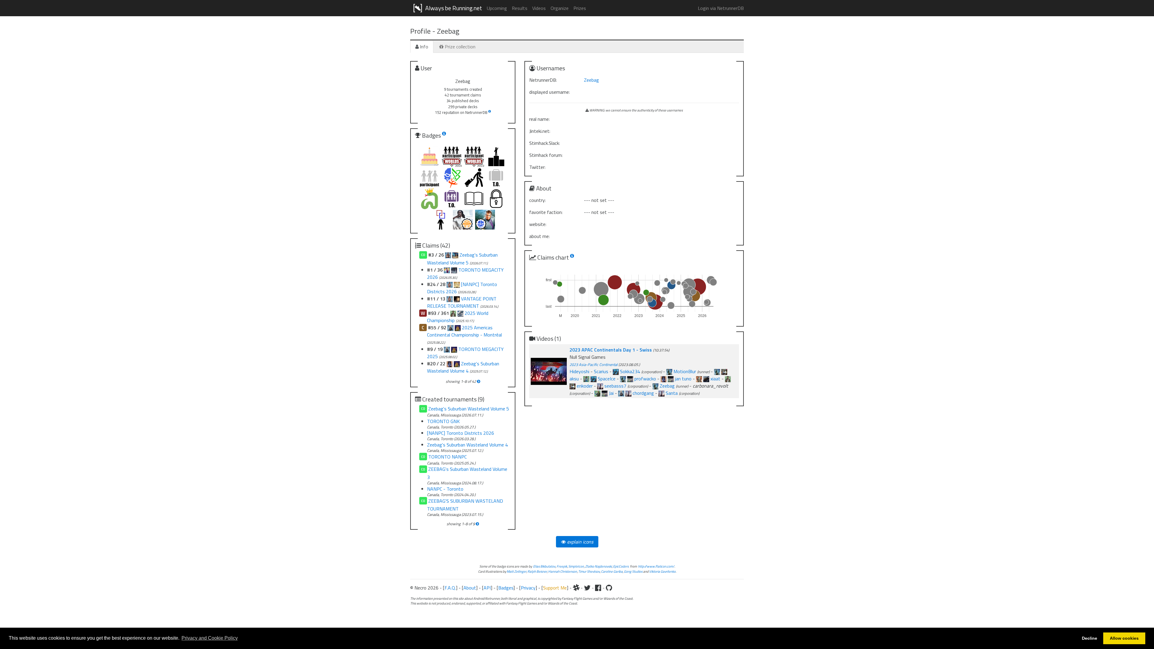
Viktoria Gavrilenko (662, 571)
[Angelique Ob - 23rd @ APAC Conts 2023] (706, 378)
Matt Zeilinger (516, 571)
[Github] (609, 587)
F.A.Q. (450, 587)
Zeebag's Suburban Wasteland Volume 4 (463, 367)
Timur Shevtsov (589, 571)
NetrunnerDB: (543, 80)
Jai (611, 393)
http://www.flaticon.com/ (656, 566)
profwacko (645, 378)
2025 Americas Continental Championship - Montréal (464, 331)
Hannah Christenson (562, 571)
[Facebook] (598, 587)
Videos (539, 8)
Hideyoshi (579, 371)
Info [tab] (423, 46)
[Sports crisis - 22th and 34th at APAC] (724, 371)
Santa (672, 393)
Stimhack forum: (546, 155)
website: (537, 224)
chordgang (643, 393)
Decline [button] (1089, 638)
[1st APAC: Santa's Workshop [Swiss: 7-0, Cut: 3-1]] (661, 393)
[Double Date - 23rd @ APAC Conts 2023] (699, 378)
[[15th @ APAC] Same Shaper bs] (728, 378)
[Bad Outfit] (600, 385)
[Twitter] (587, 587)
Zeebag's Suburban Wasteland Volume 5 (468, 408)
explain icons (579, 541)
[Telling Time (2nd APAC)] (605, 393)
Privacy (528, 587)
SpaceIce (606, 378)
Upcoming (497, 8)
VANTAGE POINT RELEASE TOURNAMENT (461, 302)
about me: (539, 236)
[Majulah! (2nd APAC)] (597, 393)
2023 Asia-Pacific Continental (593, 364)
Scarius (601, 371)
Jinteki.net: (539, 131)
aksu (574, 378)
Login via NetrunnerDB (721, 8)
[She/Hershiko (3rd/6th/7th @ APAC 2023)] (664, 378)
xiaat (715, 378)
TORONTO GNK (443, 421)
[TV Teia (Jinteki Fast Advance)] (616, 371)
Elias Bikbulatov (544, 566)
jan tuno (683, 378)
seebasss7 (615, 385)
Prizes (579, 8)
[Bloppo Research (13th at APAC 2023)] (630, 378)
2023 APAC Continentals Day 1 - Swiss (611, 349)
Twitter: (537, 167)
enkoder (585, 385)
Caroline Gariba (612, 571)
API (487, 587)
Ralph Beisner (537, 571)
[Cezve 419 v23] (669, 371)
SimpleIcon (576, 566)
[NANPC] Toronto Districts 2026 (460, 433)
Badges (505, 587)
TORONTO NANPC (447, 456)
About (469, 587)
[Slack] (576, 587)
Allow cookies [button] (1124, 638)
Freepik (562, 566)
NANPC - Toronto (445, 488)
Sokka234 (630, 371)
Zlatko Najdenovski (598, 566)
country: (537, 200)
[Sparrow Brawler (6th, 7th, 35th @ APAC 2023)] (671, 378)
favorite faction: (546, 212)
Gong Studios (633, 571)
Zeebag (591, 80)
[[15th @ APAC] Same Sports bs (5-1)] (572, 385)
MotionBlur (684, 371)
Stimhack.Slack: (544, 143)
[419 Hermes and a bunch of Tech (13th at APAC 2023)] (623, 378)
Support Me (555, 587)
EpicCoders (621, 566)
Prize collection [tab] (459, 46)
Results (519, 8)
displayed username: (549, 92)
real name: (539, 119)
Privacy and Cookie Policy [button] (210, 638)
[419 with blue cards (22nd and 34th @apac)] (717, 371)
